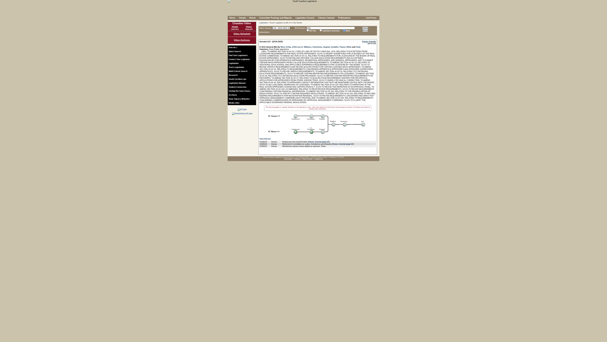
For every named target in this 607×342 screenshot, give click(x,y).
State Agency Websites (239, 99)
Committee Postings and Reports (275, 18)
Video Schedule (241, 33)
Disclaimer (288, 159)
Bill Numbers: (300, 28)
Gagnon (326, 47)
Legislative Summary (331, 31)
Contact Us (318, 159)
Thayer (342, 47)
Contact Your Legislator (239, 59)
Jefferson (296, 47)
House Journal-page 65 (318, 142)
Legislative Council (305, 18)
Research (233, 75)
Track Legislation (236, 67)
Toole (358, 47)
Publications (344, 18)
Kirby (288, 47)
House (252, 18)
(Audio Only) (235, 29)
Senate (242, 18)
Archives (233, 95)
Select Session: (265, 28)
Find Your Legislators (238, 55)
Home (232, 18)
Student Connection (237, 87)
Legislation (234, 63)
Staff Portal (371, 18)
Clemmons (317, 47)
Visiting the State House (239, 91)
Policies (297, 159)
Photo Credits (307, 159)
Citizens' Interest (326, 18)
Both (348, 31)
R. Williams (306, 47)
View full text (265, 139)
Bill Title (312, 31)
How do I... (233, 47)
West (283, 47)
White (349, 47)
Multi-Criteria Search (238, 71)
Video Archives (242, 40)
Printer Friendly (369, 42)
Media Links (234, 103)
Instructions (264, 32)
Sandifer (334, 47)
